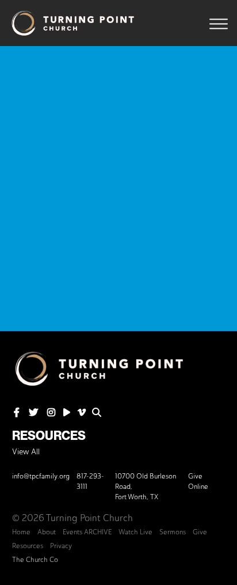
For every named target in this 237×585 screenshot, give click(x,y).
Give (200, 532)
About (46, 532)
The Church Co (35, 560)
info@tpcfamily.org (41, 476)
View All (26, 451)
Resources (49, 435)
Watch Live (135, 532)
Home (21, 532)
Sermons (172, 532)
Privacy (61, 546)
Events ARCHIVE (87, 532)
